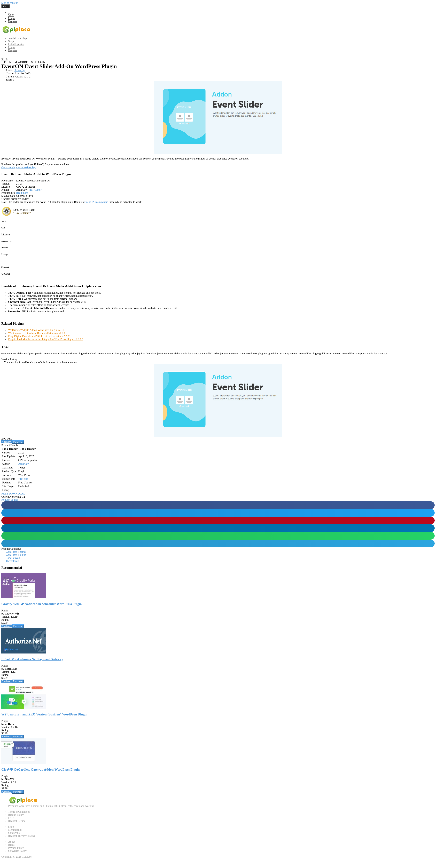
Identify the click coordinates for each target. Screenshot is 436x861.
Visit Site (23, 478)
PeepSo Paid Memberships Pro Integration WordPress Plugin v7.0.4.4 (45, 339)
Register (12, 21)
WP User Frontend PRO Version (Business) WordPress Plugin (44, 714)
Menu (5, 6)
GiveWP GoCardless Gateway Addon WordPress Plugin (40, 769)
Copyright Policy (17, 850)
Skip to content (9, 2)
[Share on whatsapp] (218, 536)
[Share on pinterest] (218, 520)
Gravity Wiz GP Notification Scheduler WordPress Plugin (41, 604)
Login (11, 18)
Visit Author (34, 189)
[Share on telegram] (218, 543)
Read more (22, 192)
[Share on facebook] (218, 505)
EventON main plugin (96, 202)
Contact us (14, 832)
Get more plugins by (18, 167)
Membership (15, 829)
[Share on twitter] (218, 513)
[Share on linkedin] (218, 528)
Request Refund (17, 820)
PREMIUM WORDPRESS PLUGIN (24, 62)
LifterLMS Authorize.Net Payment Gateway (32, 659)
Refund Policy (16, 814)
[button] (9, 499)
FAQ (11, 817)
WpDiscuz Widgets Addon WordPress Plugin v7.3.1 (36, 330)
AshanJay (19, 70)
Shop (11, 826)
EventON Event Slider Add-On (33, 180)
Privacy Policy (16, 847)
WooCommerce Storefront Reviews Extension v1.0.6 (36, 333)
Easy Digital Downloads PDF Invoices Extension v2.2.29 (39, 336)
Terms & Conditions (19, 811)
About (11, 841)
